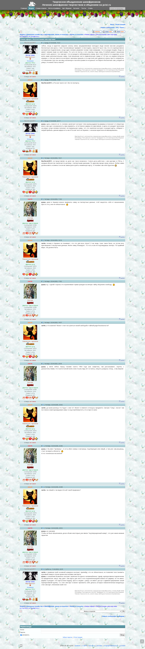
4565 (34, 108)
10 (43, 405)
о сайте (84, 646)
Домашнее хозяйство (34, 34)
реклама (99, 646)
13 (43, 528)
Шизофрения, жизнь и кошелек (56, 34)
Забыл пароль (67, 637)
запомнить (25, 635)
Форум (22, 34)
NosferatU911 (30, 43)
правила (77, 646)
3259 (34, 227)
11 (43, 446)
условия (122, 646)
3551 (34, 66)
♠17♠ (33, 229)
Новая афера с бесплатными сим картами (101, 34)
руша (30, 80)
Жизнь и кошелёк (76, 34)
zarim (30, 199)
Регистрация (78, 637)
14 (43, 569)
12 (43, 487)
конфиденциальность (111, 646)
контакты (92, 646)
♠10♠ (33, 109)
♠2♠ (33, 68)
